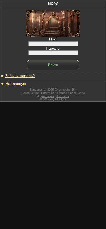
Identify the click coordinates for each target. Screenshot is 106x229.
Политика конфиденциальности (63, 92)
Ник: (53, 39)
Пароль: (53, 48)
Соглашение (30, 92)
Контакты (62, 96)
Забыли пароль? (20, 76)
